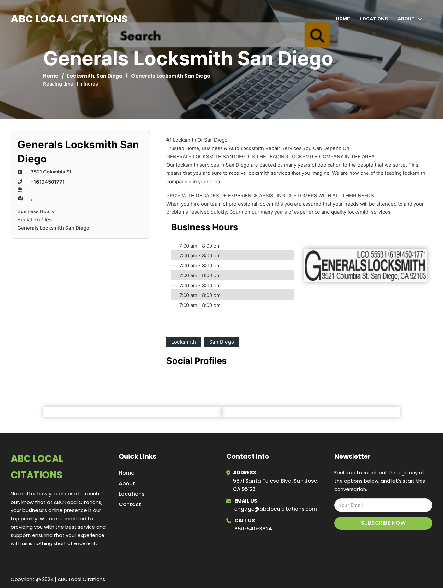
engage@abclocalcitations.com (275, 508)
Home (343, 19)
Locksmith (80, 75)
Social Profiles (35, 219)
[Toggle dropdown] (420, 19)
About (127, 483)
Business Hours (36, 211)
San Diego (109, 75)
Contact (130, 504)
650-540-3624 (253, 528)
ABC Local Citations (69, 18)
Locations (374, 19)
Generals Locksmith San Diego (53, 228)
